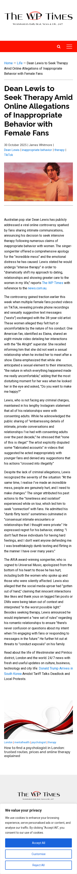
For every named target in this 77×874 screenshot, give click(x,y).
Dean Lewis (12, 150)
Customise (39, 854)
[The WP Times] (38, 795)
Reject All (38, 865)
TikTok (8, 155)
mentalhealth (22, 742)
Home (8, 63)
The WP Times (52, 283)
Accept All (38, 843)
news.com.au (37, 288)
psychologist (38, 742)
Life (20, 63)
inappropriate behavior (37, 150)
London (8, 742)
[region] (38, 839)
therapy (59, 150)
